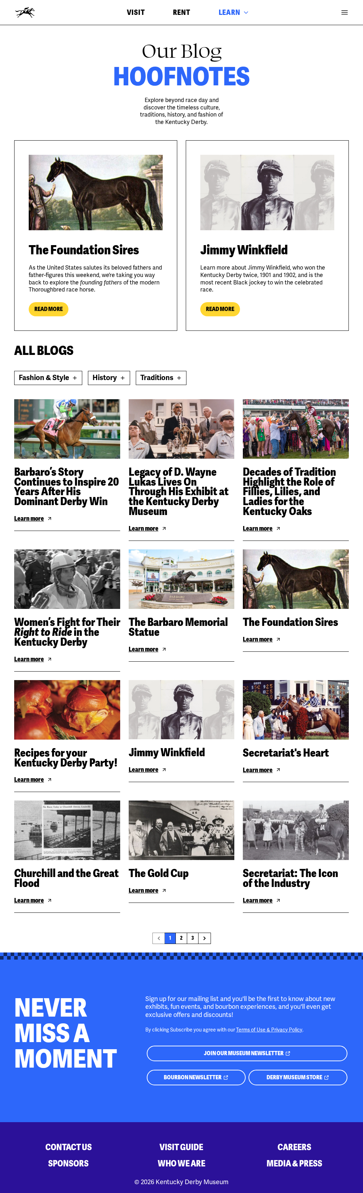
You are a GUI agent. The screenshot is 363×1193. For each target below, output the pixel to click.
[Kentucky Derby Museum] (24, 12)
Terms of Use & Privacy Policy (269, 1030)
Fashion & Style (47, 379)
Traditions (163, 379)
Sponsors (68, 1163)
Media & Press (294, 1163)
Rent (181, 12)
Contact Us (68, 1147)
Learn (229, 12)
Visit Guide (181, 1147)
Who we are (181, 1163)
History (111, 379)
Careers (294, 1147)
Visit (136, 12)
